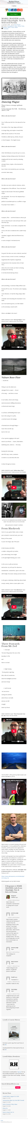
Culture (15, 26)
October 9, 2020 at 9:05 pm (13, 952)
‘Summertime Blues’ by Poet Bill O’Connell (13, 1100)
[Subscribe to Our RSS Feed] (21, 10)
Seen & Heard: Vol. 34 (8, 1112)
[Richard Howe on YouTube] (18, 10)
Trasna (12, 27)
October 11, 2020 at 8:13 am (13, 981)
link (5, 1044)
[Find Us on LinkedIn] (15, 10)
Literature (5, 27)
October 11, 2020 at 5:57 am (13, 966)
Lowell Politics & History (14, 2)
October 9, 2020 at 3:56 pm (13, 900)
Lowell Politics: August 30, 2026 (11, 1096)
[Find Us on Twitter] (9, 10)
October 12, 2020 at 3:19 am (13, 994)
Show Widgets (14, 14)
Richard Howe (14, 1)
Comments (6, 28)
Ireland (16, 27)
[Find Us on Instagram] (6, 10)
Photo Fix (5, 1108)
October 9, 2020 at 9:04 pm (13, 917)
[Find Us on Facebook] (12, 10)
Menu (14, 6)
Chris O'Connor (17, 24)
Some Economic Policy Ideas (10, 1104)
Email (2, 1120)
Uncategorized (10, 26)
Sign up (19, 1072)
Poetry (22, 26)
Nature (9, 27)
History (19, 26)
